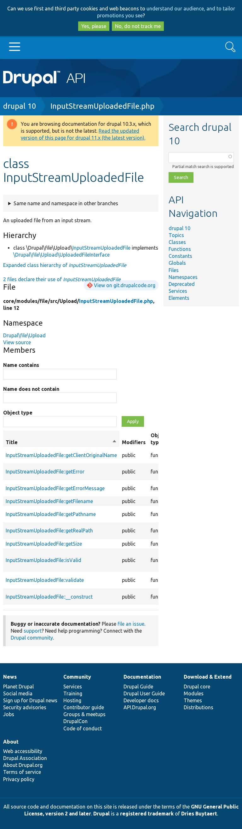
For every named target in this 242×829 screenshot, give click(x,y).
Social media (17, 693)
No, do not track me (138, 26)
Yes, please (93, 26)
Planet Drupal (18, 686)
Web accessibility (22, 751)
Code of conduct (82, 728)
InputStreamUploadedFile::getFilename (49, 501)
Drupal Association (25, 758)
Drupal (101, 813)
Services (178, 291)
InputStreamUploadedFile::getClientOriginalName (61, 455)
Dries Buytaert (199, 813)
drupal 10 (19, 106)
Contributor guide (83, 707)
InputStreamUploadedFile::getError (45, 471)
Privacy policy (18, 779)
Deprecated (182, 284)
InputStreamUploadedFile (101, 248)
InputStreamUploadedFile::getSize (44, 544)
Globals (177, 263)
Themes (193, 700)
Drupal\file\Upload (24, 335)
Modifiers (134, 442)
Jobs (8, 714)
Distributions (198, 707)
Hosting (72, 700)
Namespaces (183, 277)
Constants (180, 256)
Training (72, 693)
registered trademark (147, 813)
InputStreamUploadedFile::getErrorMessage (55, 488)
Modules (194, 693)
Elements (179, 298)
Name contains (21, 365)
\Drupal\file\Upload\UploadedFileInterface (61, 255)
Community (77, 677)
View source (17, 342)
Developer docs (141, 700)
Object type (17, 412)
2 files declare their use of (62, 279)
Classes (177, 242)
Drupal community (32, 638)
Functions (180, 249)
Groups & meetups (84, 714)
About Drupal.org (23, 765)
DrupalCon (75, 721)
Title (61, 442)
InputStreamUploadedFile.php (102, 106)
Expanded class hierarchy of (64, 265)
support (33, 631)
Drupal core (197, 686)
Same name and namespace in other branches (66, 203)
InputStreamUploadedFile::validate (45, 580)
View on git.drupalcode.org (124, 285)
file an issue (131, 624)
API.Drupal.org (140, 707)
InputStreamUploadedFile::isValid (43, 560)
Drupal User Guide (144, 693)
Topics (176, 235)
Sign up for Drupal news (30, 700)
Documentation (142, 677)
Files (174, 270)
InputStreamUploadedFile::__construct (49, 597)
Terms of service (22, 772)
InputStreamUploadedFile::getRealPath (49, 530)
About (11, 742)
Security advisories (24, 707)
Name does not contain (31, 389)
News (10, 677)
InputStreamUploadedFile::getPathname (51, 514)
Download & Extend (208, 677)
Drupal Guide (138, 686)
